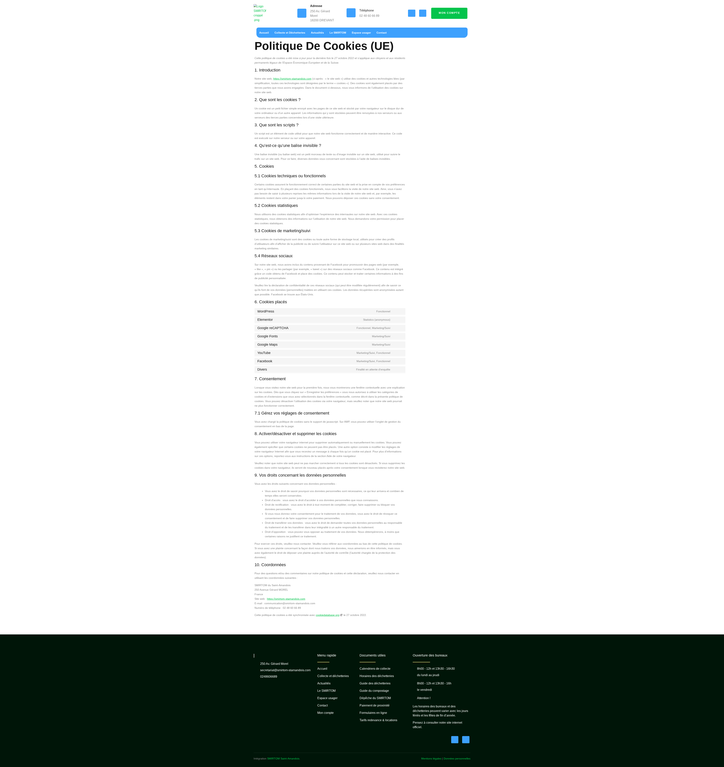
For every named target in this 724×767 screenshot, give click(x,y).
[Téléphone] (351, 12)
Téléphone (366, 10)
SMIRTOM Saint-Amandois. (283, 758)
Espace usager (361, 32)
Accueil (264, 32)
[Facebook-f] (411, 13)
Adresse (316, 6)
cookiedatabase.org (327, 615)
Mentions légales (431, 758)
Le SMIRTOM (338, 32)
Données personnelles (457, 758)
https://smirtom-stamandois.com (292, 78)
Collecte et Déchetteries (290, 32)
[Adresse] (301, 13)
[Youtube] (422, 13)
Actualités (317, 32)
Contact (382, 32)
